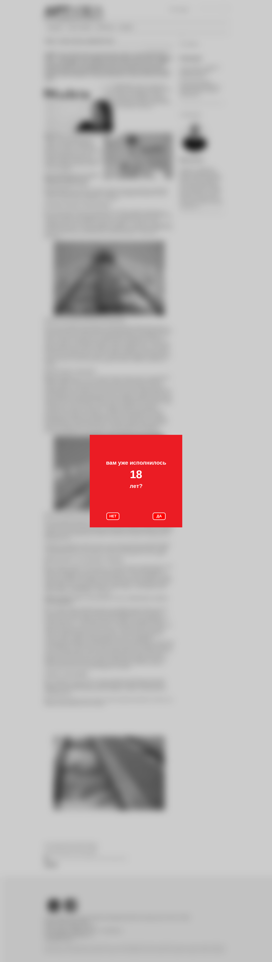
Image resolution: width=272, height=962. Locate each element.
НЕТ (113, 516)
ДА (159, 516)
